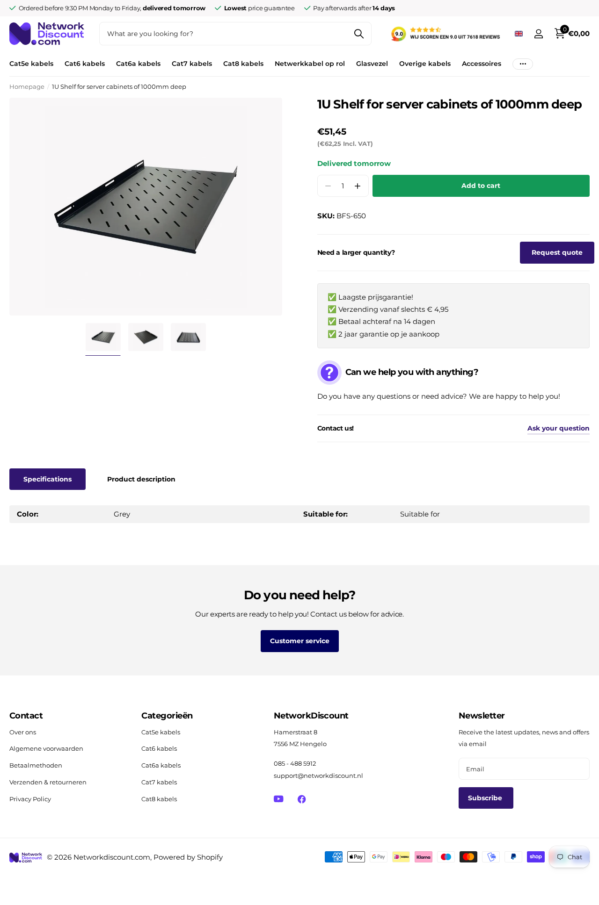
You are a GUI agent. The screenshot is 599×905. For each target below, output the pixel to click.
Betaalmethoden (35, 765)
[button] (358, 186)
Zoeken (359, 33)
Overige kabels (425, 63)
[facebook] (302, 799)
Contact (26, 716)
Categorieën (166, 716)
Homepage (26, 86)
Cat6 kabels (85, 63)
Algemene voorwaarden (46, 748)
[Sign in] (538, 33)
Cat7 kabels (192, 63)
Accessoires (481, 63)
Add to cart (480, 185)
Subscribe (486, 798)
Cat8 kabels (243, 63)
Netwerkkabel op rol (310, 63)
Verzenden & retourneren (48, 782)
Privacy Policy (30, 799)
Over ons (22, 732)
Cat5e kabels (31, 63)
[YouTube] (279, 799)
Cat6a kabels (138, 63)
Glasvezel (372, 63)
